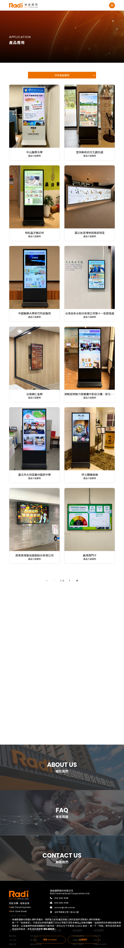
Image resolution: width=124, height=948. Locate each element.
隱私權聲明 (48, 928)
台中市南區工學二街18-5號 (67, 912)
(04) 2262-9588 (61, 898)
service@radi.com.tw (64, 907)
